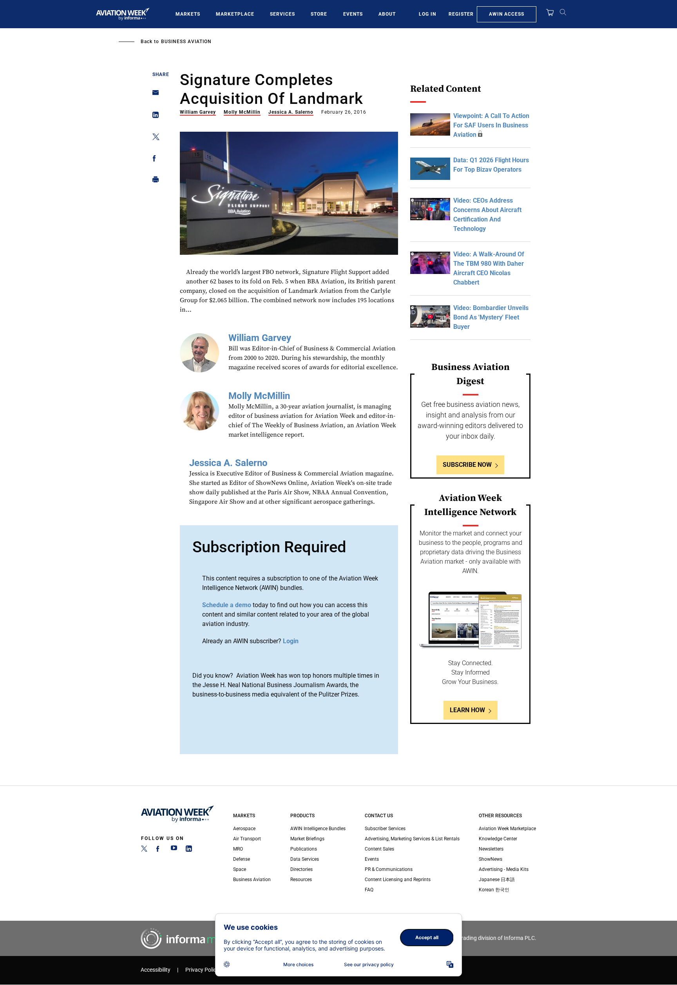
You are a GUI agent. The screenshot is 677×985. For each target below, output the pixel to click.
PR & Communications (389, 869)
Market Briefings (307, 839)
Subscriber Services (385, 828)
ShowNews (490, 859)
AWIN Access (506, 14)
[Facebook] (159, 850)
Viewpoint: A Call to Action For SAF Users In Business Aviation (491, 125)
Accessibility (155, 970)
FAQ (369, 889)
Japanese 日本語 (497, 879)
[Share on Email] (153, 95)
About (387, 14)
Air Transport (247, 839)
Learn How (467, 710)
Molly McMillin (242, 112)
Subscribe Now (467, 464)
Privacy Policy (202, 970)
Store (319, 14)
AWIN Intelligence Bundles (318, 828)
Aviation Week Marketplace (507, 828)
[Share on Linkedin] (153, 117)
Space (239, 869)
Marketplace (235, 14)
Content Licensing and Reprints (398, 879)
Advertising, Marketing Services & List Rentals (412, 839)
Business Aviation (186, 41)
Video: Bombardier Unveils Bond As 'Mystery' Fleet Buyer (491, 317)
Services (282, 14)
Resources (301, 879)
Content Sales (379, 849)
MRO (238, 849)
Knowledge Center (498, 839)
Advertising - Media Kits (504, 869)
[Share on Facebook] (153, 160)
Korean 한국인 (494, 889)
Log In (427, 14)
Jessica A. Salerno (290, 112)
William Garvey (198, 112)
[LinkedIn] (189, 850)
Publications (303, 849)
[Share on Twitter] (153, 138)
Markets (188, 14)
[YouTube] (174, 850)
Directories (301, 869)
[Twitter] (144, 850)
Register (461, 14)
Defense (241, 859)
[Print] (153, 181)
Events (353, 14)
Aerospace (244, 828)
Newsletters (491, 849)
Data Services (304, 859)
